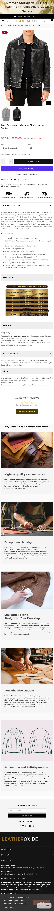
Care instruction (10, 354)
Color (3, 144)
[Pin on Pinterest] (15, 179)
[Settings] (45, 21)
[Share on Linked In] (19, 179)
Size (29, 144)
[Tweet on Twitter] (12, 179)
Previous (3, 68)
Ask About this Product (21, 154)
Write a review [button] (27, 411)
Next (51, 68)
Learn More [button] (9, 907)
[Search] (7, 21)
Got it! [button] (41, 903)
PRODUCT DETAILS (11, 206)
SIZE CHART (8, 278)
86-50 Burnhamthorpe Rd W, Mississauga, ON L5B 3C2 (23, 868)
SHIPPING (7, 326)
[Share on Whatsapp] (23, 179)
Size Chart (5, 154)
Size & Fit (7, 371)
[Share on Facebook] (8, 179)
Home (3, 25)
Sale (5, 32)
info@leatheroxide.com (16, 878)
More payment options (27, 174)
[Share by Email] (26, 179)
